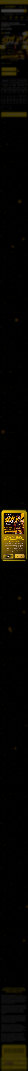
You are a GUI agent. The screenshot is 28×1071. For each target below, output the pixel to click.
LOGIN (8, 556)
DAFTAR (19, 556)
